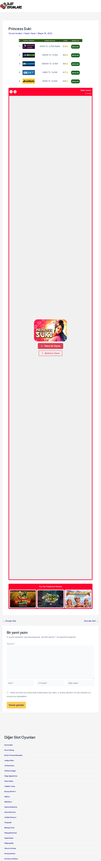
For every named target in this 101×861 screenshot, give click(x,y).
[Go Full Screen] (15, 91)
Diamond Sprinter (10, 807)
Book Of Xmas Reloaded (13, 755)
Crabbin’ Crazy (9, 786)
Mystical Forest (10, 812)
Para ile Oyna (52, 345)
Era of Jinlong (9, 750)
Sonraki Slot (91, 621)
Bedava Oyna (52, 353)
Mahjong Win (9, 843)
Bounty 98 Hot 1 (10, 791)
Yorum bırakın (15, 33)
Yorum (11, 644)
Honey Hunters (9, 853)
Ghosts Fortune (10, 848)
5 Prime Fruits (9, 766)
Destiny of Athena (11, 859)
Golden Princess (10, 817)
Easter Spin (8, 745)
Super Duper (8, 838)
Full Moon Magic (10, 771)
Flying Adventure (10, 833)
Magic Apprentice (10, 776)
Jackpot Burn (9, 760)
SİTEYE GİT (75, 46)
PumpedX (8, 822)
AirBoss (7, 797)
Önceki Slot (9, 621)
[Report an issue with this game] (11, 91)
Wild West (8, 802)
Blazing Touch (9, 828)
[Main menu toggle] (98, 5)
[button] (50, 330)
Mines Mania (8, 781)
